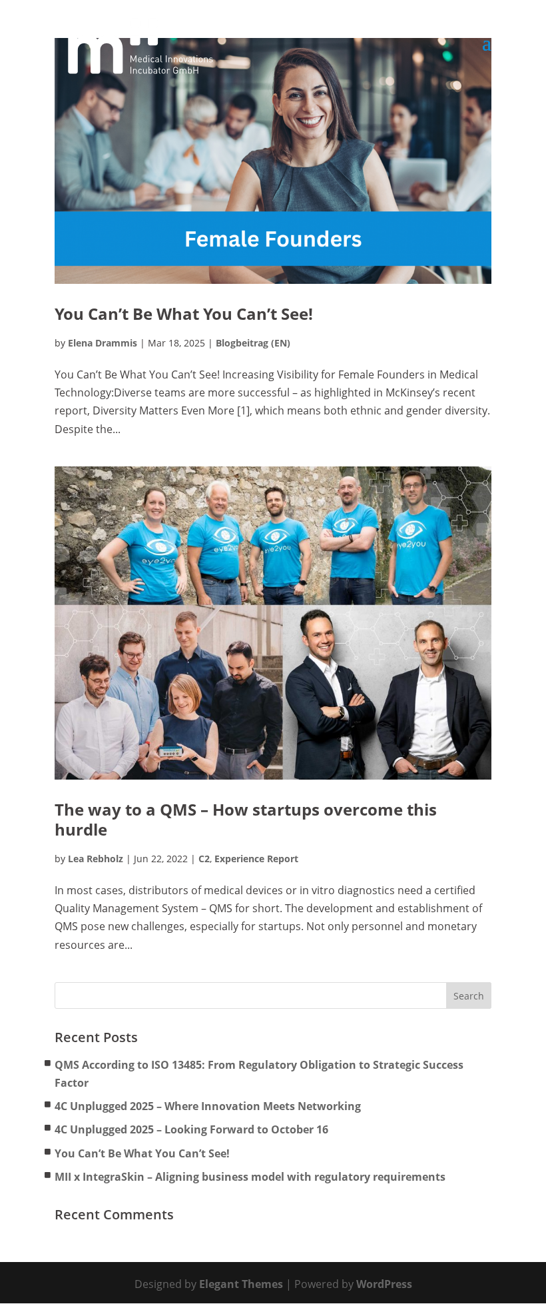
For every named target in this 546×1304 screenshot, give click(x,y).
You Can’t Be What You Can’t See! (184, 314)
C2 (204, 858)
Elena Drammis (102, 342)
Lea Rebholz (95, 858)
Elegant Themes (241, 1284)
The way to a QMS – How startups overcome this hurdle (246, 819)
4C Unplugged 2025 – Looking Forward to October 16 (191, 1129)
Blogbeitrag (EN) (253, 342)
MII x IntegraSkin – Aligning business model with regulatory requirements (250, 1176)
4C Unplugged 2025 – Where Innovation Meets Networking (208, 1106)
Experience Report (256, 858)
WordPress (384, 1284)
